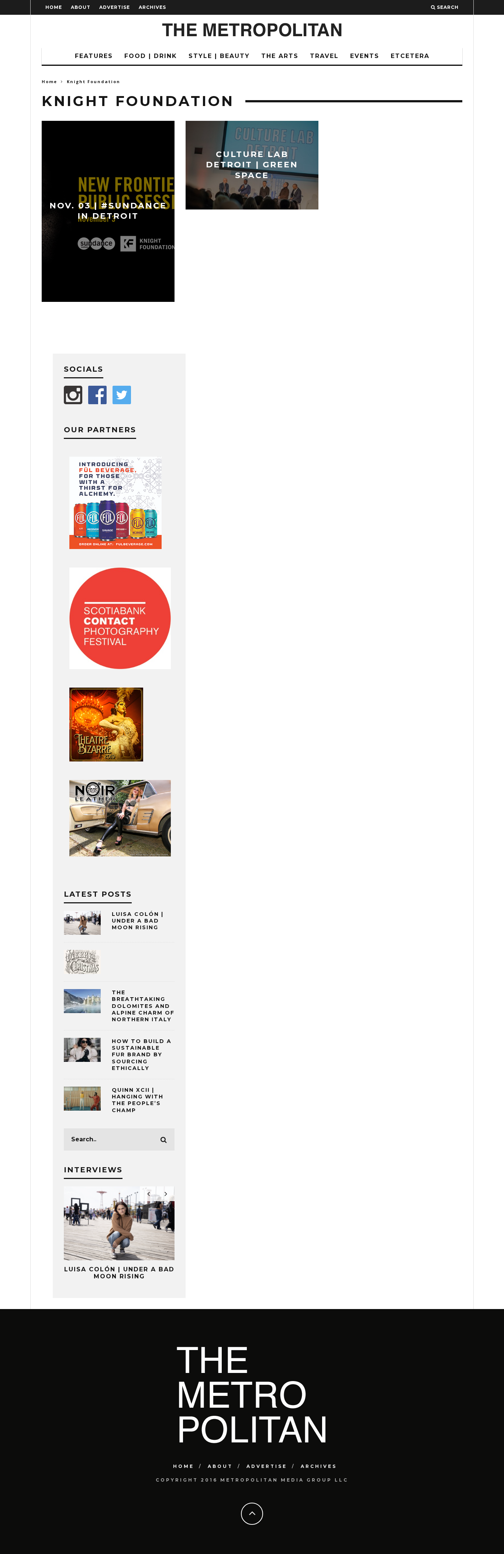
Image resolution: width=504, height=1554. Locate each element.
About (80, 7)
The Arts (279, 55)
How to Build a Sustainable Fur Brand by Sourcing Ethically (142, 1054)
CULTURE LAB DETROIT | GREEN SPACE (252, 164)
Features (94, 55)
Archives (152, 7)
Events (364, 55)
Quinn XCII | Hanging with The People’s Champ (137, 1100)
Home (53, 7)
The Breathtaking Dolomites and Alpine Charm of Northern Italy (143, 1006)
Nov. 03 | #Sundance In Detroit (108, 211)
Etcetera (410, 55)
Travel (324, 55)
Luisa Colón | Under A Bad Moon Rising (137, 921)
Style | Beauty (219, 55)
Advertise (114, 7)
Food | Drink (150, 55)
